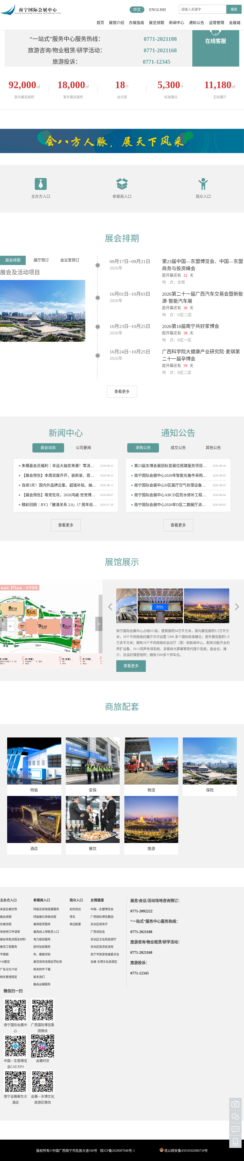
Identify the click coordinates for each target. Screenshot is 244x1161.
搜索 (234, 9)
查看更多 (122, 392)
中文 (137, 10)
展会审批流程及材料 (13, 939)
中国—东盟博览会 (102, 909)
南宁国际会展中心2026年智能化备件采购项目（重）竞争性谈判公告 (171, 475)
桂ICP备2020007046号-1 (117, 1150)
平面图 (4, 954)
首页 (100, 23)
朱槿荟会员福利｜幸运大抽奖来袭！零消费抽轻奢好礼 (59, 466)
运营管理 (216, 23)
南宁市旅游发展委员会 (105, 954)
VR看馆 (5, 961)
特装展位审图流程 (44, 917)
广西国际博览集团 (102, 917)
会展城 (234, 23)
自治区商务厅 (99, 924)
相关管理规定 (8, 977)
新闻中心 (176, 23)
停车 (72, 917)
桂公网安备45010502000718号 (186, 1150)
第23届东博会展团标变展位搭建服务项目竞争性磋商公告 (171, 466)
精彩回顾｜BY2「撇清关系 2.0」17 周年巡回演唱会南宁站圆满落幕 (59, 505)
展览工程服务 (8, 947)
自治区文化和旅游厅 (103, 939)
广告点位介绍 (8, 969)
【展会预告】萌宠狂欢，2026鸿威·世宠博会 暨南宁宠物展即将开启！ (59, 495)
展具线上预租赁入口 (46, 932)
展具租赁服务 (42, 924)
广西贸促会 (98, 932)
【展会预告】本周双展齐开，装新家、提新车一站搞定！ (59, 475)
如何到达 (75, 909)
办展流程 (5, 924)
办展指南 (136, 23)
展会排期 (5, 917)
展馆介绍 (116, 23)
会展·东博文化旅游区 (104, 961)
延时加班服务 (42, 947)
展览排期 (156, 23)
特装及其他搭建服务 (46, 909)
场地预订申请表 (10, 932)
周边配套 (75, 924)
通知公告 (196, 23)
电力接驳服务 (42, 939)
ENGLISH (157, 10)
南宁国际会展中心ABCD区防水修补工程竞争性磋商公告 (171, 495)
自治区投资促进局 (102, 947)
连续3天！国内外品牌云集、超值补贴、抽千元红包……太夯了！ (59, 485)
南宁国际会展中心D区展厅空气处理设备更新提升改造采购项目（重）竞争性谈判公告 (171, 485)
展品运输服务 (42, 984)
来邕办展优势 (8, 909)
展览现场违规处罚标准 (47, 961)
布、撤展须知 (42, 954)
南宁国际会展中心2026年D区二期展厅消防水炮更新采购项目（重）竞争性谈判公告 (171, 505)
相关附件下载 (42, 969)
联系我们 (39, 977)
